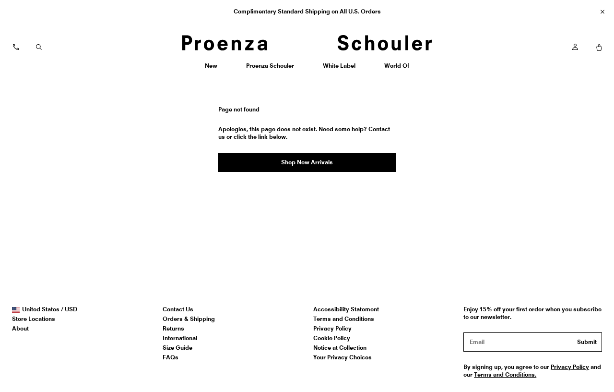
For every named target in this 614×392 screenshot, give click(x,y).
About (20, 328)
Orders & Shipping (189, 318)
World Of (397, 68)
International (180, 338)
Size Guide (177, 347)
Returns (173, 328)
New (214, 68)
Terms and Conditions (343, 318)
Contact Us (178, 309)
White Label (338, 68)
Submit (587, 341)
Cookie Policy (331, 338)
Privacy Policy (332, 328)
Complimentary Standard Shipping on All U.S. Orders (307, 11)
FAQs (170, 357)
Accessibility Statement (346, 309)
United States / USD (49, 309)
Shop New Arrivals (307, 162)
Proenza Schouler (270, 68)
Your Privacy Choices (342, 357)
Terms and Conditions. (505, 374)
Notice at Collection (339, 347)
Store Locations (33, 318)
